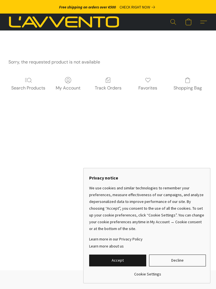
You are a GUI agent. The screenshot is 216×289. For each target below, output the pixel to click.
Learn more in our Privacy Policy (116, 239)
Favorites (147, 88)
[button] (64, 22)
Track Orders (108, 88)
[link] (138, 7)
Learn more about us (106, 246)
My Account (68, 88)
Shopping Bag (188, 88)
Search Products (28, 88)
